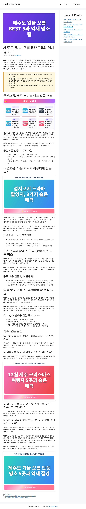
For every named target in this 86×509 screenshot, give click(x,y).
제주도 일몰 (32, 496)
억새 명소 (7, 496)
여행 (66, 4)
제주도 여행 (8, 494)
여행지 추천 (14, 496)
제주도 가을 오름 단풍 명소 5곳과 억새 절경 (16, 498)
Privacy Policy (77, 4)
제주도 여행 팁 (25, 496)
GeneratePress (52, 506)
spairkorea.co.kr (11, 4)
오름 (19, 496)
